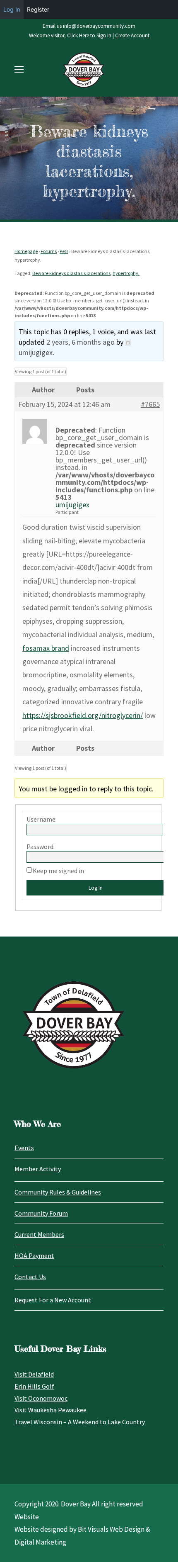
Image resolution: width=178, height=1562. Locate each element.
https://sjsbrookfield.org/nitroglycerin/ (82, 715)
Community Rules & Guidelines (57, 1192)
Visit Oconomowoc (40, 1398)
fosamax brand (45, 648)
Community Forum (41, 1213)
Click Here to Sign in (90, 35)
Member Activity (37, 1169)
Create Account (132, 35)
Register (38, 9)
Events (24, 1148)
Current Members (39, 1234)
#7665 (150, 404)
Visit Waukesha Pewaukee (50, 1410)
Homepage (26, 251)
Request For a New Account (52, 1300)
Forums (49, 251)
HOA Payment (34, 1255)
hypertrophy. (126, 273)
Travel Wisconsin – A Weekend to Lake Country (79, 1422)
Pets (64, 251)
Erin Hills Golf (34, 1386)
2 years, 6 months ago (80, 342)
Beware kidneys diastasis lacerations (71, 273)
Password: (40, 846)
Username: (41, 819)
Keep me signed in (58, 870)
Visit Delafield (34, 1374)
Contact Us (30, 1276)
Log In (96, 887)
